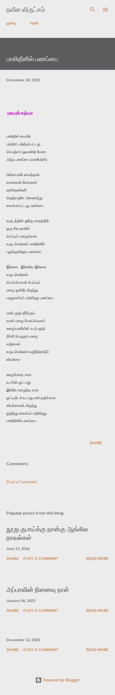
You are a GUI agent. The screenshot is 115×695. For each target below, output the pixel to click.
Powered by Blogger (61, 679)
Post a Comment (21, 481)
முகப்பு (11, 23)
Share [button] (96, 442)
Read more (97, 558)
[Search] (92, 9)
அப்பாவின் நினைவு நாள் (37, 589)
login (34, 23)
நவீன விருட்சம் (25, 9)
